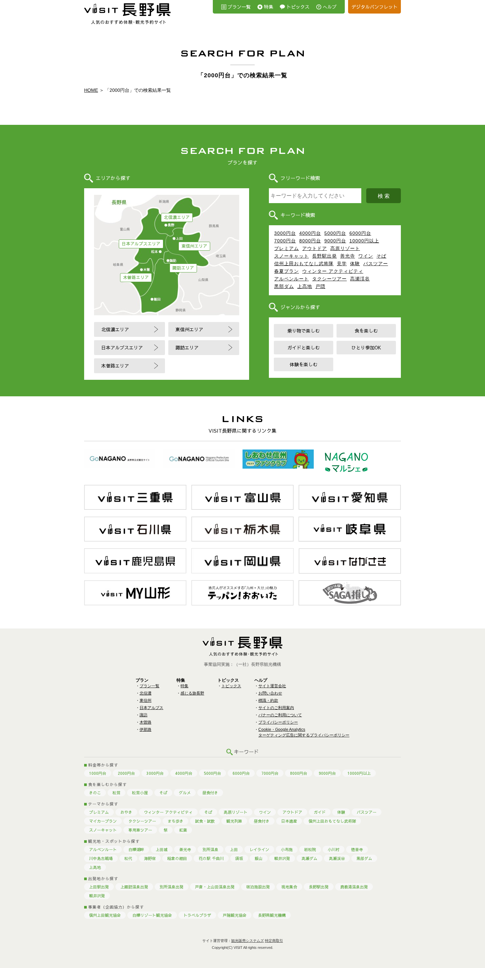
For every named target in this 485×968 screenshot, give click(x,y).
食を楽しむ (366, 330)
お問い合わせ (270, 693)
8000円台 (310, 240)
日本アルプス (151, 707)
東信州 (145, 700)
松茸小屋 (140, 792)
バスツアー (375, 263)
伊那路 (145, 729)
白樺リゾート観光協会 (152, 915)
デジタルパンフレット (374, 6)
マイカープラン (103, 821)
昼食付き (210, 792)
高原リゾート (345, 248)
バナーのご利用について (280, 715)
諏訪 (143, 715)
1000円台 (97, 773)
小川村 (334, 849)
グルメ (185, 792)
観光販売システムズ (247, 941)
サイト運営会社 (272, 686)
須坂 (239, 858)
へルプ (330, 6)
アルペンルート (291, 278)
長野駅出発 (324, 256)
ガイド (320, 812)
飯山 (259, 858)
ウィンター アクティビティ (332, 271)
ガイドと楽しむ (303, 347)
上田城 (162, 849)
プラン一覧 (239, 6)
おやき (126, 812)
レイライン (259, 849)
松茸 (116, 792)
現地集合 (289, 886)
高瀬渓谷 (360, 278)
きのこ (95, 792)
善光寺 (347, 256)
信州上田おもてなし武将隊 (304, 263)
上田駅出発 (99, 886)
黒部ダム (284, 286)
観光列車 (234, 821)
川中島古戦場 (101, 858)
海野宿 (150, 858)
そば (381, 256)
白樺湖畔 (136, 849)
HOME (91, 90)
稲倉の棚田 (177, 858)
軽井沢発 (282, 858)
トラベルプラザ (197, 915)
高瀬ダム (309, 858)
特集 (268, 6)
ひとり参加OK (366, 347)
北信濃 (145, 693)
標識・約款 (268, 700)
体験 (355, 263)
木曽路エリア (136, 277)
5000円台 (335, 233)
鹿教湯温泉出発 (354, 886)
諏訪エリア (183, 268)
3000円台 (285, 233)
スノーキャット (291, 256)
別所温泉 (210, 849)
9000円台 (335, 240)
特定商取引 (274, 941)
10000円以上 (364, 240)
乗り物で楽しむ (303, 330)
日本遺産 (289, 821)
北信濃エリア (177, 217)
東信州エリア (194, 246)
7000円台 (285, 240)
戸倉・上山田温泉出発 (215, 886)
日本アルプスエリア (141, 244)
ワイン (365, 256)
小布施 (287, 849)
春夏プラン (286, 271)
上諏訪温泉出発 (134, 886)
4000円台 (310, 233)
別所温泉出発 (171, 886)
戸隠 (320, 286)
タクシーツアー (329, 278)
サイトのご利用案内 (276, 707)
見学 (342, 263)
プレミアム (286, 248)
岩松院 (310, 849)
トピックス (297, 6)
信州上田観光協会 (105, 915)
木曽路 (145, 722)
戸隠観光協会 (234, 915)
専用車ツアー (140, 830)
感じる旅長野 (192, 693)
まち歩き (175, 821)
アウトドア (314, 248)
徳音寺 (357, 849)
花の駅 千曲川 (211, 858)
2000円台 (126, 773)
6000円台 (360, 233)
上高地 (304, 286)
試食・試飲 (205, 821)
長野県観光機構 (272, 915)
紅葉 (183, 830)
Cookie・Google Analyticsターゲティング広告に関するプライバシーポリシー (303, 732)
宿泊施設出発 (258, 886)
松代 (128, 858)
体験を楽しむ (303, 364)
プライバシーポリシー (278, 722)
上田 (234, 849)
